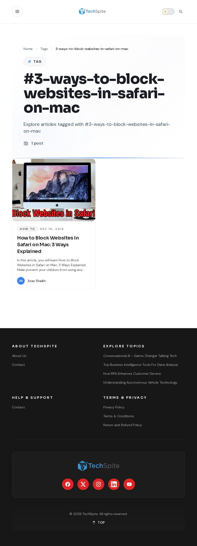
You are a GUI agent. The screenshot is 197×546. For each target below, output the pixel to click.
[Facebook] (68, 484)
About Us (19, 356)
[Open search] (180, 11)
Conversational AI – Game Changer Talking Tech (140, 356)
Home (28, 49)
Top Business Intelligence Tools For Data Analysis (140, 364)
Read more (76, 281)
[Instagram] (98, 484)
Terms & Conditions (118, 416)
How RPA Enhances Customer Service (132, 373)
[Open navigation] (17, 11)
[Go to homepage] (92, 11)
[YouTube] (129, 484)
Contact (18, 364)
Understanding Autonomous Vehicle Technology (140, 382)
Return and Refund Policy (122, 425)
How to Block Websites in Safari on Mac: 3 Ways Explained (48, 244)
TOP (101, 522)
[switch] (168, 11)
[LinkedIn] (114, 484)
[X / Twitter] (83, 484)
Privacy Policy (113, 407)
